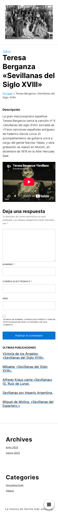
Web (5, 298)
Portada (7, 93)
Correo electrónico (17, 281)
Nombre (9, 264)
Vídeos (7, 51)
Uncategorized (15, 485)
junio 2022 (12, 447)
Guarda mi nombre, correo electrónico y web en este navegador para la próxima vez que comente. (29, 322)
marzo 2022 (13, 452)
